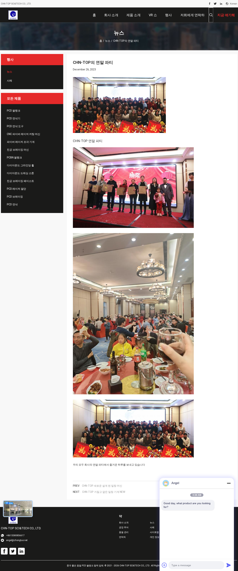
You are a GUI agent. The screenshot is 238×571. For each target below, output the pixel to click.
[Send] (229, 565)
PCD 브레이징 (15, 196)
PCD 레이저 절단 (16, 188)
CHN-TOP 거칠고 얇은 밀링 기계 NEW (103, 491)
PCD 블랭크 (13, 110)
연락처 (122, 537)
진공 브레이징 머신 (18, 149)
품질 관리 (123, 532)
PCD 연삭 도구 (15, 126)
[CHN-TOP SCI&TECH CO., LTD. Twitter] (215, 3)
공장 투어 (123, 527)
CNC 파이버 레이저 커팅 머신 (23, 134)
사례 (9, 80)
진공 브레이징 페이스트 (20, 180)
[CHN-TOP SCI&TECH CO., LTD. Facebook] (209, 3)
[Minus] (228, 483)
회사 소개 (123, 522)
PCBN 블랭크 (14, 157)
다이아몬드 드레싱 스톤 (20, 173)
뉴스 (107, 40)
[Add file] (164, 565)
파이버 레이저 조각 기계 (21, 141)
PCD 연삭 (12, 204)
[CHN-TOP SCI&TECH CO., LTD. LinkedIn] (221, 3)
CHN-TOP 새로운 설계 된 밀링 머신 (102, 485)
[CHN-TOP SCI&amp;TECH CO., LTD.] (12, 14)
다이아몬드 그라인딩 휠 (20, 165)
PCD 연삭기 (13, 118)
